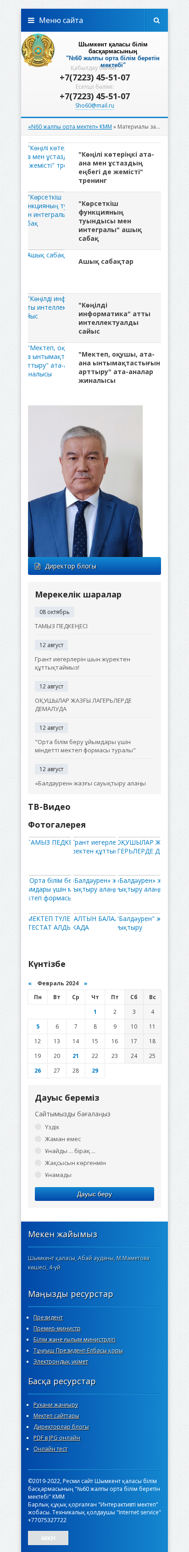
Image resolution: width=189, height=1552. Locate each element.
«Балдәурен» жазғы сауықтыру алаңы (90, 783)
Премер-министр (57, 1328)
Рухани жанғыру (55, 1405)
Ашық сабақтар (105, 261)
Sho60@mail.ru (94, 105)
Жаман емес (63, 1139)
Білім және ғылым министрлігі (74, 1339)
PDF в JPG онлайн (56, 1438)
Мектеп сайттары (56, 1416)
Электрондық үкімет (60, 1361)
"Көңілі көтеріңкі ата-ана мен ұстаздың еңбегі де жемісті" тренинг (116, 167)
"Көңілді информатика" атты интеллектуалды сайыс (114, 318)
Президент (48, 1317)
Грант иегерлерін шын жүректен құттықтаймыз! (82, 663)
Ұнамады (58, 1175)
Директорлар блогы (61, 1427)
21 (75, 1056)
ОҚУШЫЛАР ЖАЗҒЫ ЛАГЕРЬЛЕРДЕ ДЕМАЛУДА (83, 704)
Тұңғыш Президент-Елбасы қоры (78, 1350)
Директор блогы (70, 566)
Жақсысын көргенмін (75, 1163)
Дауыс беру (94, 1194)
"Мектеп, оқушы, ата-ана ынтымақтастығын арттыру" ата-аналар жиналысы (119, 367)
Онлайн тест (50, 1449)
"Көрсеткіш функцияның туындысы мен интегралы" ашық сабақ (110, 221)
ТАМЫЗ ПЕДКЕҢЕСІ (61, 626)
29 (95, 1070)
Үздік (52, 1127)
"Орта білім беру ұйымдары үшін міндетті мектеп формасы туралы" (85, 746)
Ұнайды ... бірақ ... (70, 1151)
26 (37, 1070)
